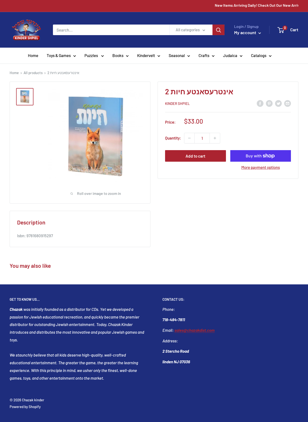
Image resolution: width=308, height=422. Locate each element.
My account (245, 32)
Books (117, 55)
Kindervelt (146, 55)
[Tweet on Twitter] (278, 103)
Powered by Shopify (25, 406)
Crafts (204, 55)
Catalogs (258, 55)
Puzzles (91, 55)
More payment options (260, 167)
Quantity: (173, 137)
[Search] (218, 30)
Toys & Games (59, 55)
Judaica (230, 55)
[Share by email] (287, 103)
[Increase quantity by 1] (215, 138)
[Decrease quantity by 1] (189, 138)
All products (33, 72)
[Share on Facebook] (260, 103)
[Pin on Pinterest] (269, 103)
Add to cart (195, 155)
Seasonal (177, 55)
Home (33, 55)
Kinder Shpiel (177, 103)
